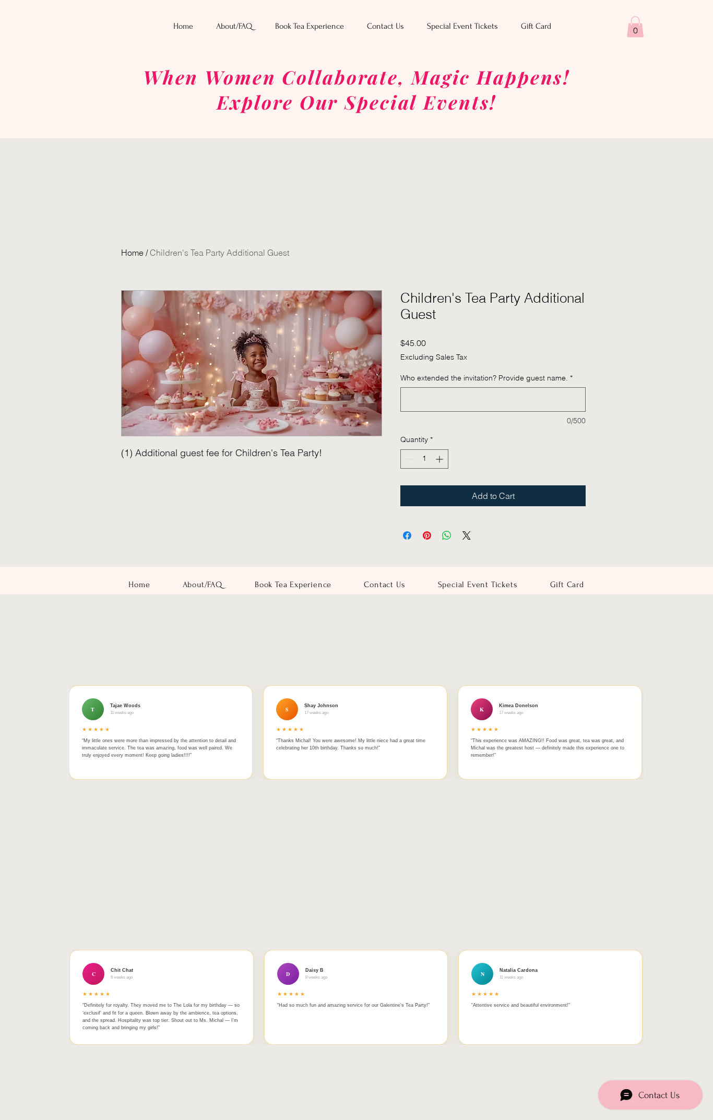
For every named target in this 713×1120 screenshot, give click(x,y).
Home (132, 252)
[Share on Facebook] (407, 535)
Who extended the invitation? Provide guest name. (486, 378)
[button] (635, 27)
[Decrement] (408, 459)
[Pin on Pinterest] (427, 535)
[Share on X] (466, 535)
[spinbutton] (424, 459)
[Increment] (440, 459)
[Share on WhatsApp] (447, 535)
